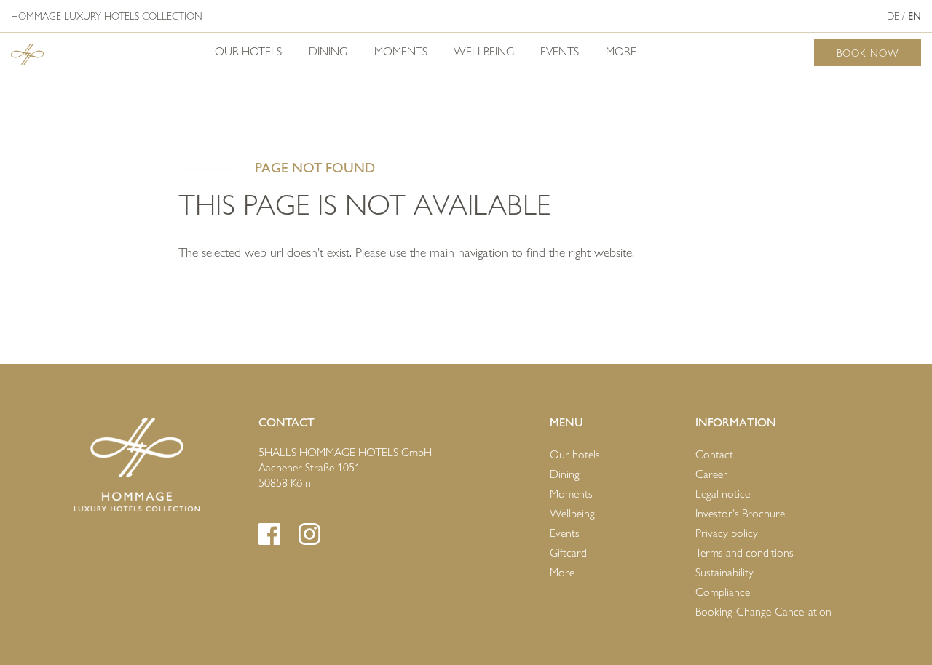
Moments (400, 51)
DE (893, 15)
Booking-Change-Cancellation (763, 611)
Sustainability (724, 572)
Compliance (722, 592)
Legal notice (722, 494)
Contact (714, 454)
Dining (328, 51)
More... (624, 51)
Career (711, 474)
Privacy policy (726, 533)
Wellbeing (484, 51)
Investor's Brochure (740, 513)
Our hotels (248, 51)
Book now (868, 53)
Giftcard (568, 553)
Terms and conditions (744, 553)
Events (559, 51)
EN (914, 16)
